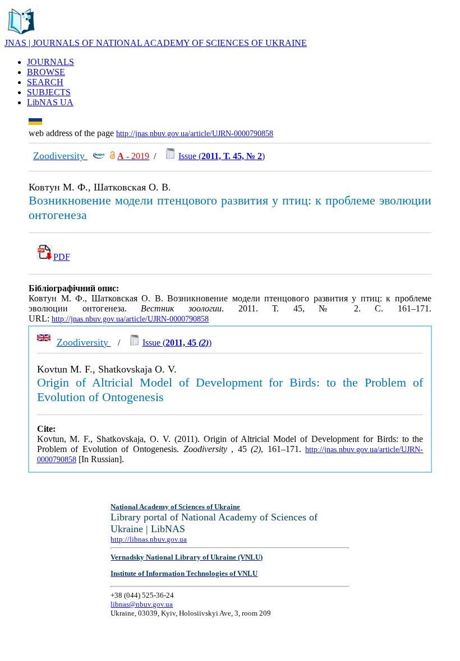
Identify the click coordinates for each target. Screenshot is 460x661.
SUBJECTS (49, 92)
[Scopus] (98, 156)
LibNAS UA (50, 102)
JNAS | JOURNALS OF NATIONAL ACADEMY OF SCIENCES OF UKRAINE (155, 43)
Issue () (221, 156)
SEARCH (45, 82)
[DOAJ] (112, 156)
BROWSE (46, 72)
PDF (61, 257)
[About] (21, 35)
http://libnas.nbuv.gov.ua (149, 539)
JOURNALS (50, 62)
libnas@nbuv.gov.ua (142, 604)
